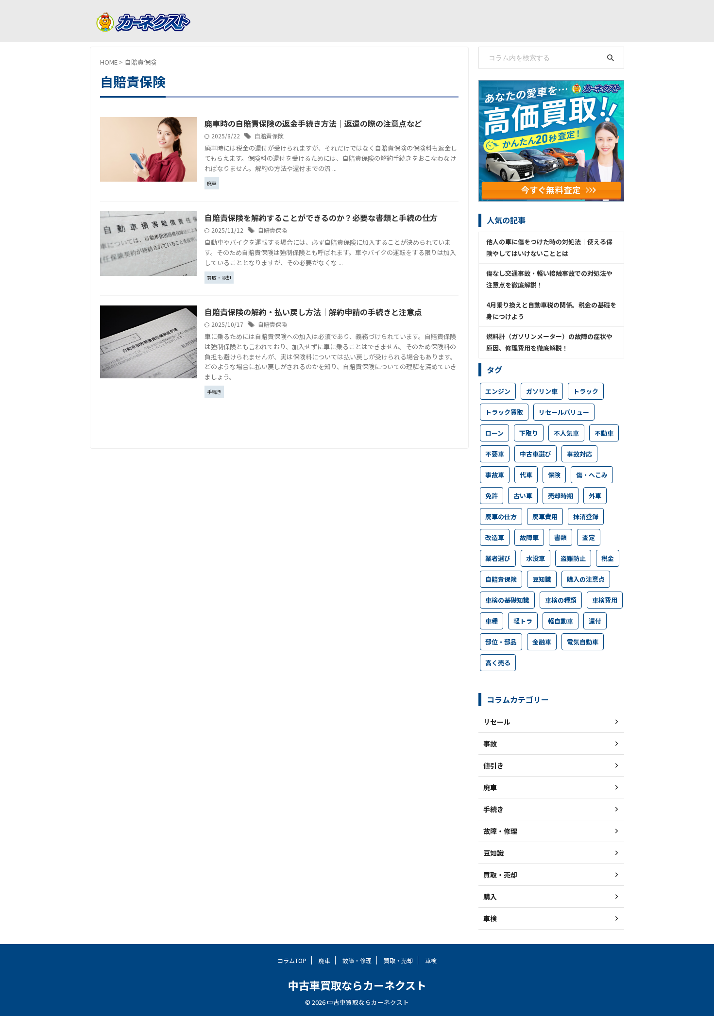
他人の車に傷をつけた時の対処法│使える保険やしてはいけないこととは (549, 247)
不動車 (604, 433)
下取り (528, 433)
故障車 (529, 537)
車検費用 (604, 600)
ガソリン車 (542, 391)
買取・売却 (398, 960)
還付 (595, 621)
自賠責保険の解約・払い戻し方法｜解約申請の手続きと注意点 (313, 312)
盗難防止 (573, 558)
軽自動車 (560, 621)
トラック (585, 391)
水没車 (535, 558)
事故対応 (579, 453)
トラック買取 (504, 412)
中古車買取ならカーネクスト (357, 985)
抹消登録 (585, 516)
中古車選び (535, 453)
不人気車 (566, 433)
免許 (491, 495)
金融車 (541, 641)
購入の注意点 (586, 579)
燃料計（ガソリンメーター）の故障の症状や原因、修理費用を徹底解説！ (549, 342)
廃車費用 (545, 516)
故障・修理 (357, 960)
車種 (491, 621)
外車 (595, 495)
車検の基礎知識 (507, 600)
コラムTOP (291, 960)
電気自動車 (582, 641)
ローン (494, 433)
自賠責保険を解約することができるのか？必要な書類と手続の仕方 (321, 217)
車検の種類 (561, 600)
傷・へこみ (592, 474)
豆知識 (541, 579)
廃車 (324, 960)
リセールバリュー (564, 412)
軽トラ (522, 621)
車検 (431, 960)
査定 (588, 537)
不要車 (494, 453)
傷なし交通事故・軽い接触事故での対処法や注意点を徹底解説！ (549, 279)
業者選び (497, 558)
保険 (554, 474)
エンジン (497, 391)
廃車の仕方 (501, 516)
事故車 (494, 474)
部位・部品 (501, 641)
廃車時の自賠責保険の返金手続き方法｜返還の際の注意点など (313, 123)
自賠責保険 (269, 136)
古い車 (522, 495)
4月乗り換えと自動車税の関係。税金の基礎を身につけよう (551, 310)
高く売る (497, 662)
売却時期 (560, 495)
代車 (526, 474)
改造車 (494, 537)
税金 (607, 558)
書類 (560, 537)
